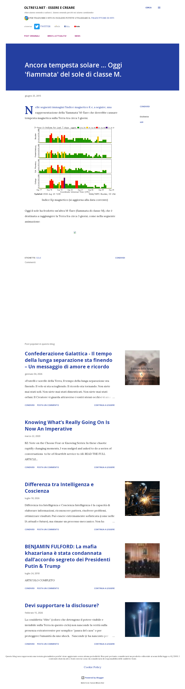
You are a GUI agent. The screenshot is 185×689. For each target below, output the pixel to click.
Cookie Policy (92, 667)
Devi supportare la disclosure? (62, 605)
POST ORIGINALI (32, 36)
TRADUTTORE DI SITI (102, 18)
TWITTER (45, 26)
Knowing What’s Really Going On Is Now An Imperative (67, 425)
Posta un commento (48, 405)
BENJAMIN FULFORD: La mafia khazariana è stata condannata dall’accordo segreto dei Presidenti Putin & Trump (67, 556)
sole (141, 122)
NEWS (77, 36)
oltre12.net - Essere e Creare (49, 7)
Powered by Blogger (94, 677)
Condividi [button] (145, 106)
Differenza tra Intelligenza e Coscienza (59, 487)
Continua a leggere (104, 405)
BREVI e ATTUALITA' (57, 36)
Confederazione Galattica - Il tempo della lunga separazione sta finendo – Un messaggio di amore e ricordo (68, 360)
